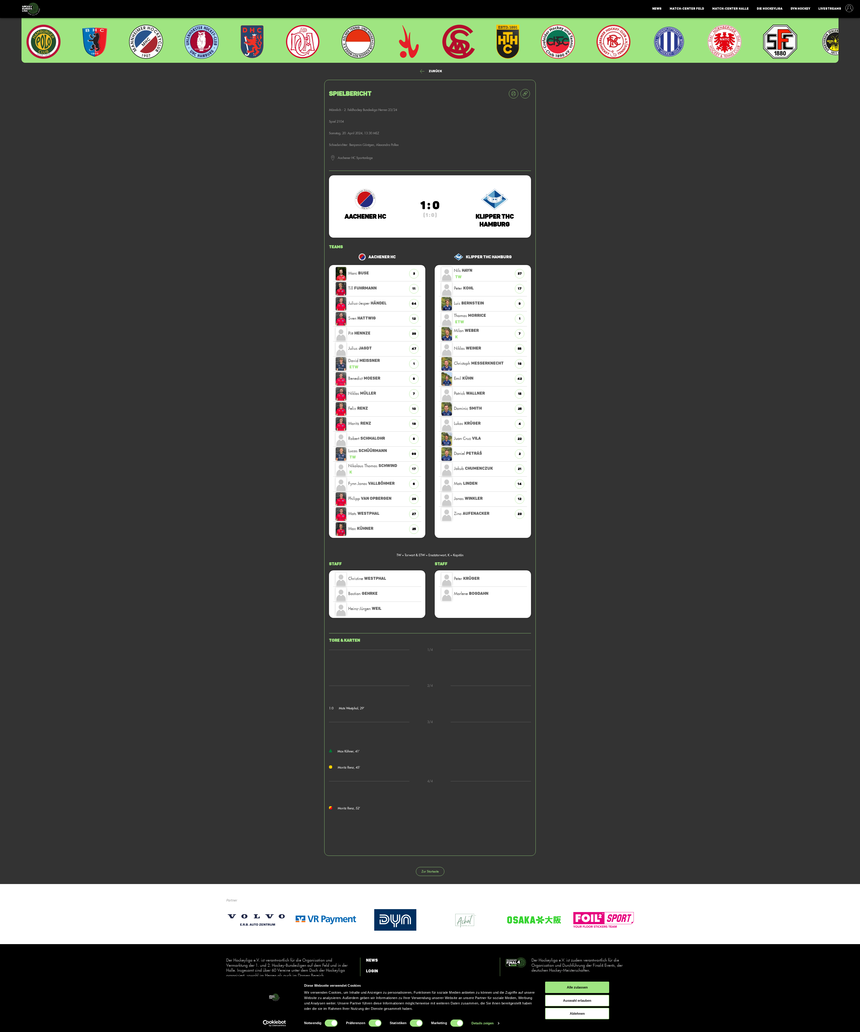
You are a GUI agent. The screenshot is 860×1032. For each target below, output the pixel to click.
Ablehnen (577, 1013)
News (657, 9)
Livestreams (829, 9)
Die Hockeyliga (770, 9)
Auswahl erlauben (577, 1000)
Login (372, 970)
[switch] (375, 1023)
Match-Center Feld (687, 9)
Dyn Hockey (800, 9)
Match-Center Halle (730, 9)
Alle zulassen (577, 987)
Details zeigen (482, 1023)
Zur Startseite (430, 871)
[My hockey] (849, 8)
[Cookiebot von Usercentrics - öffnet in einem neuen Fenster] (274, 1023)
